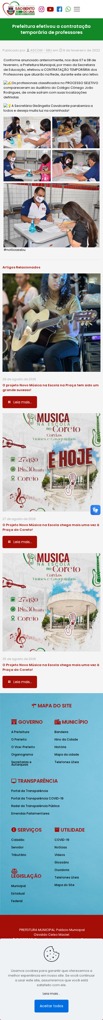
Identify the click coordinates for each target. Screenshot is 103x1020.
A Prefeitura (20, 732)
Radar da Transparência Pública (35, 806)
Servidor (17, 847)
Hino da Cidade (66, 739)
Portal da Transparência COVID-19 (37, 798)
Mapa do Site (64, 885)
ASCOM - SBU (41, 50)
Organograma (22, 754)
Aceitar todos (51, 1005)
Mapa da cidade (66, 754)
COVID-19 (61, 840)
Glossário (61, 862)
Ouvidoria (61, 870)
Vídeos (59, 855)
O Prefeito (19, 739)
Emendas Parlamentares (30, 813)
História (60, 747)
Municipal (18, 886)
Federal (16, 901)
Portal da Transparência (29, 791)
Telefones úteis (66, 762)
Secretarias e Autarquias (21, 763)
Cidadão (17, 840)
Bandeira (61, 732)
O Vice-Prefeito (23, 747)
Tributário (18, 855)
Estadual (18, 893)
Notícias (60, 847)
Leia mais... (51, 993)
